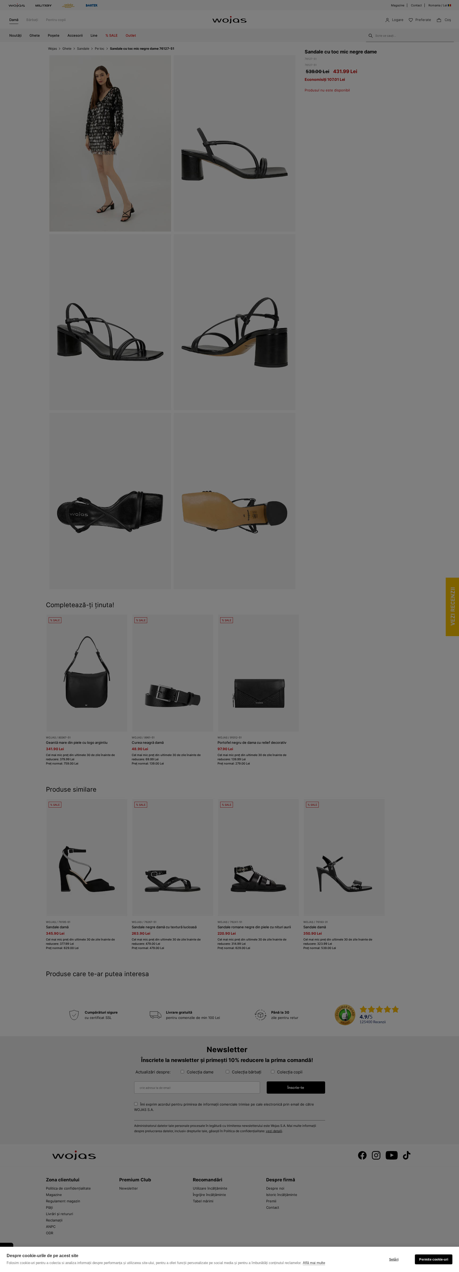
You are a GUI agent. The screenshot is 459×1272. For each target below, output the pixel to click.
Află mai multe (314, 1263)
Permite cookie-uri (433, 1259)
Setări (393, 1259)
